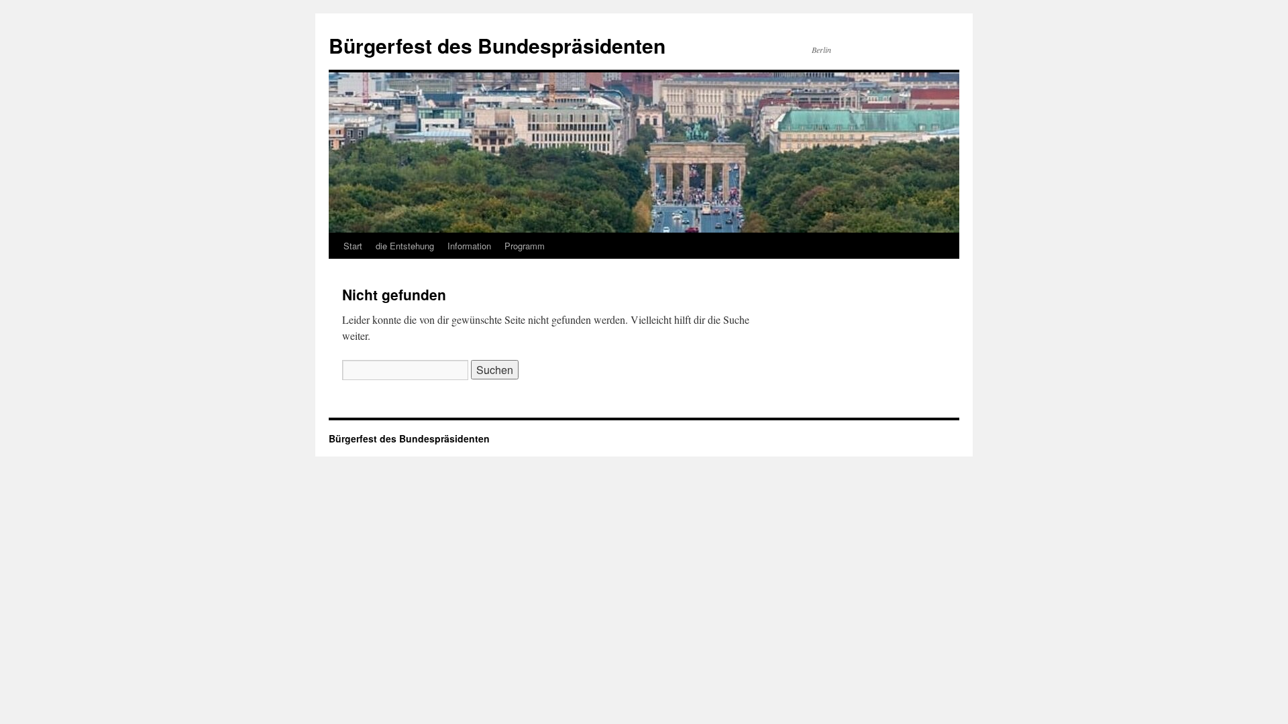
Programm (524, 245)
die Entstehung (405, 245)
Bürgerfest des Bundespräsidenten (497, 45)
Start (352, 245)
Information (469, 245)
